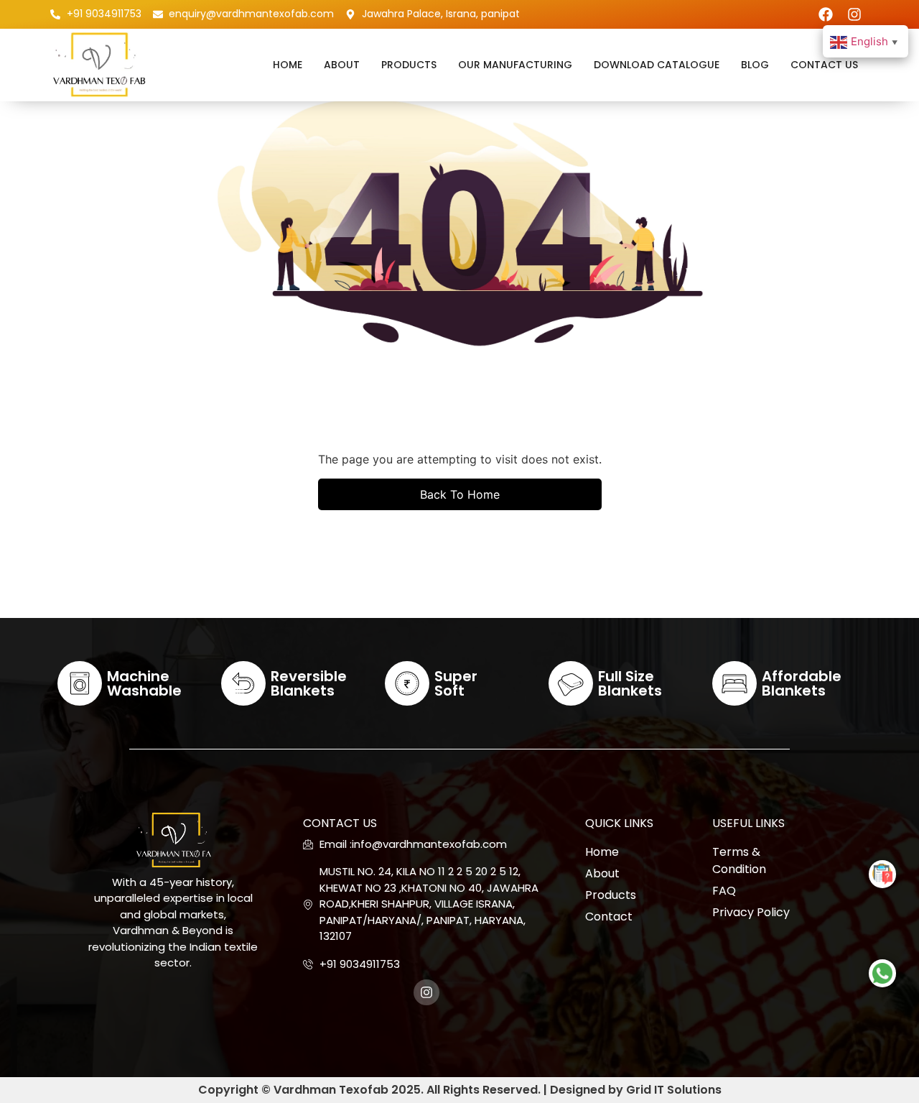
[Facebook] (825, 14)
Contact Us (824, 64)
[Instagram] (854, 14)
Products (409, 64)
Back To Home (460, 494)
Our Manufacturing (515, 64)
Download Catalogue (656, 64)
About (342, 64)
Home (287, 64)
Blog (755, 64)
